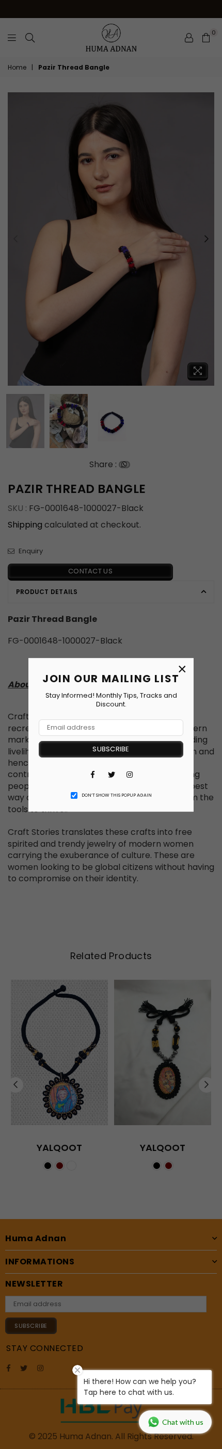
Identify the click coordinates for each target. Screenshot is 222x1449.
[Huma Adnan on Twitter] (111, 774)
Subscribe (110, 749)
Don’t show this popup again (117, 795)
